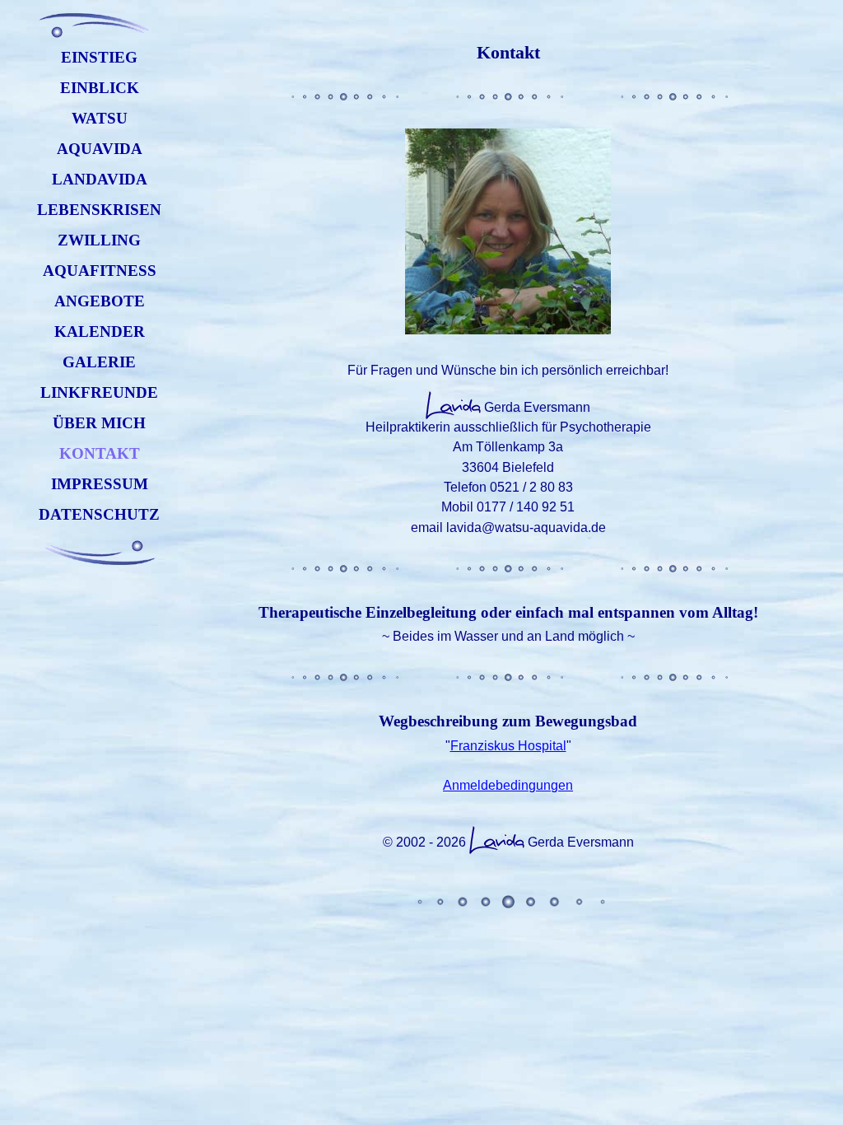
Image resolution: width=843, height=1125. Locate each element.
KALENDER (99, 331)
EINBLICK (99, 87)
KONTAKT (99, 453)
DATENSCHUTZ (99, 514)
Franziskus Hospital (508, 746)
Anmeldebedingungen (508, 785)
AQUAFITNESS (99, 270)
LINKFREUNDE (99, 392)
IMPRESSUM (99, 483)
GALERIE (99, 362)
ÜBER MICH (99, 423)
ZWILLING (99, 240)
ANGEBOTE (99, 301)
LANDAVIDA (99, 179)
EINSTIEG (99, 57)
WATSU (100, 118)
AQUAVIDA (99, 148)
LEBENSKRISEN (99, 209)
